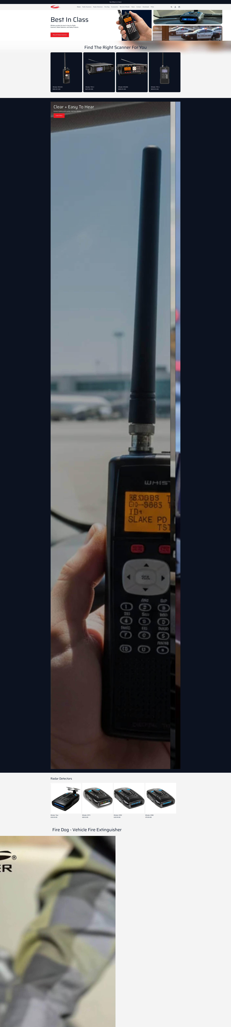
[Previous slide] (53, 68)
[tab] (172, 435)
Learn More (59, 115)
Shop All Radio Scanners (60, 35)
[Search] (171, 7)
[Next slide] (79, 68)
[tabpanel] (110, 435)
